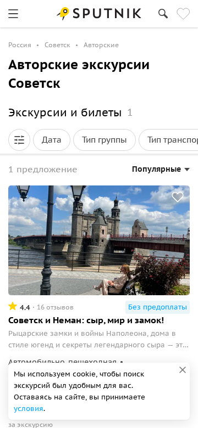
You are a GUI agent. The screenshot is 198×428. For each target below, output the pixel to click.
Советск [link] (57, 45)
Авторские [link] (101, 45)
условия (28, 408)
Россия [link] (19, 45)
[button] (19, 140)
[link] (13, 14)
